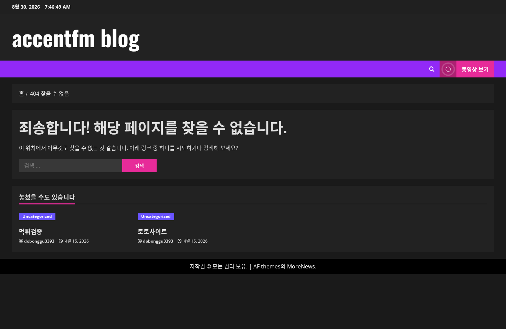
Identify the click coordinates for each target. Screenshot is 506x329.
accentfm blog (75, 37)
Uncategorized (37, 216)
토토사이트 (152, 231)
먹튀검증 (30, 231)
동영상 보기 (475, 69)
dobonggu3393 (39, 241)
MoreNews (301, 266)
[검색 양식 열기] (431, 69)
